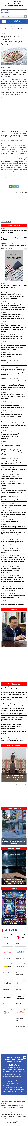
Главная (9, 1057)
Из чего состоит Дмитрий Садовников (13, 527)
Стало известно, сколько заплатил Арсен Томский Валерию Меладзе (14, 3)
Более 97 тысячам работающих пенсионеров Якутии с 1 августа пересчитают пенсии (11, 726)
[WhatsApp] (14, 186)
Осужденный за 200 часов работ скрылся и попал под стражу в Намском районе (14, 453)
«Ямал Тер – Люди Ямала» (9, 521)
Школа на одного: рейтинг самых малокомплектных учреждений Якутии (12, 719)
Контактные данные (14, 1061)
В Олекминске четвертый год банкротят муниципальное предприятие (10, 570)
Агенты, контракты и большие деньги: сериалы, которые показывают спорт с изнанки (14, 514)
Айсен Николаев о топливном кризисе (13, 245)
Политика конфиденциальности (11, 1074)
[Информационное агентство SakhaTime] (16, 21)
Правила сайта (10, 1059)
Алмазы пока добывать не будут (11, 714)
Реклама (20, 1059)
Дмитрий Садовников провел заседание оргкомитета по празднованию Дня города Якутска (12, 316)
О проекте (18, 1057)
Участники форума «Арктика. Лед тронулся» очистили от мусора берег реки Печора (13, 396)
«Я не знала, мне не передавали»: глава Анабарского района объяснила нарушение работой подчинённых (13, 543)
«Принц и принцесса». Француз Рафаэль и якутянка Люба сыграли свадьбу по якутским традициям (12, 739)
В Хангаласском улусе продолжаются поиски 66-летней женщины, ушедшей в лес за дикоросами (14, 462)
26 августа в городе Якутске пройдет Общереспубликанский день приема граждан (13, 534)
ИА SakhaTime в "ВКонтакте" (15, 28)
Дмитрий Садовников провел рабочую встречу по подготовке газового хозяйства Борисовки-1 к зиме (14, 414)
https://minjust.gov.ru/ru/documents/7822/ (12, 1114)
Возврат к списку (6, 221)
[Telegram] (17, 186)
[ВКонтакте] (10, 186)
